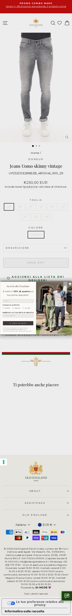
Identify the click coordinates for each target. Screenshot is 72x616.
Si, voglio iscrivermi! (17, 323)
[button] (67, 596)
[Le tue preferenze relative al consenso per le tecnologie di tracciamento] (3, 462)
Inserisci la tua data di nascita (18, 312)
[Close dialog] (70, 284)
